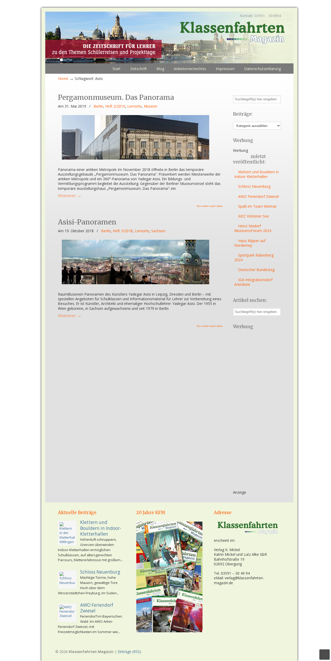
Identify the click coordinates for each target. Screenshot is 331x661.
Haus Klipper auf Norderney (250, 243)
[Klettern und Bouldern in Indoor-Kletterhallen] (67, 533)
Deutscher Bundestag (256, 269)
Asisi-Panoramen (87, 222)
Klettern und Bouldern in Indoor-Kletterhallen (256, 174)
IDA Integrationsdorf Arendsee (253, 282)
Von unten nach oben (210, 206)
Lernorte (134, 106)
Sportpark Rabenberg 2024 (254, 257)
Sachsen (158, 231)
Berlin (98, 106)
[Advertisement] (253, 411)
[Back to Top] (324, 654)
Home (63, 78)
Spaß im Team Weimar (257, 206)
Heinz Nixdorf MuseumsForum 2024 (252, 228)
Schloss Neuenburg (254, 186)
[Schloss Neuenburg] (67, 579)
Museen (150, 106)
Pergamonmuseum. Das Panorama (116, 97)
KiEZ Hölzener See (253, 216)
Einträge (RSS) (129, 651)
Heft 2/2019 (115, 106)
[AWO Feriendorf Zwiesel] (67, 612)
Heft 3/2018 (123, 231)
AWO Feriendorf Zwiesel (258, 196)
